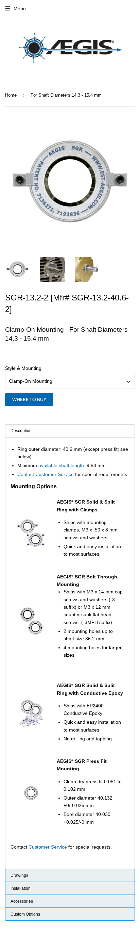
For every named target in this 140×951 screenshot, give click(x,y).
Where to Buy (29, 399)
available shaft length (61, 465)
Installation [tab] (21, 888)
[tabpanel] (70, 653)
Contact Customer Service (45, 474)
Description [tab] (21, 430)
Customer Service (48, 847)
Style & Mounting (23, 368)
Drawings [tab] (19, 875)
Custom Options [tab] (25, 914)
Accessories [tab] (22, 901)
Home (11, 95)
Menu (20, 8)
